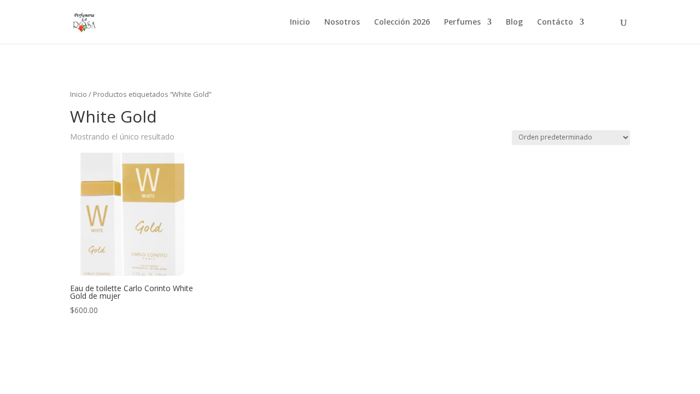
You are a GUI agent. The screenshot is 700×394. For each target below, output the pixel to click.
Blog (514, 22)
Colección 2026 (402, 22)
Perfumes (462, 22)
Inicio (300, 22)
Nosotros (342, 22)
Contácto (555, 22)
